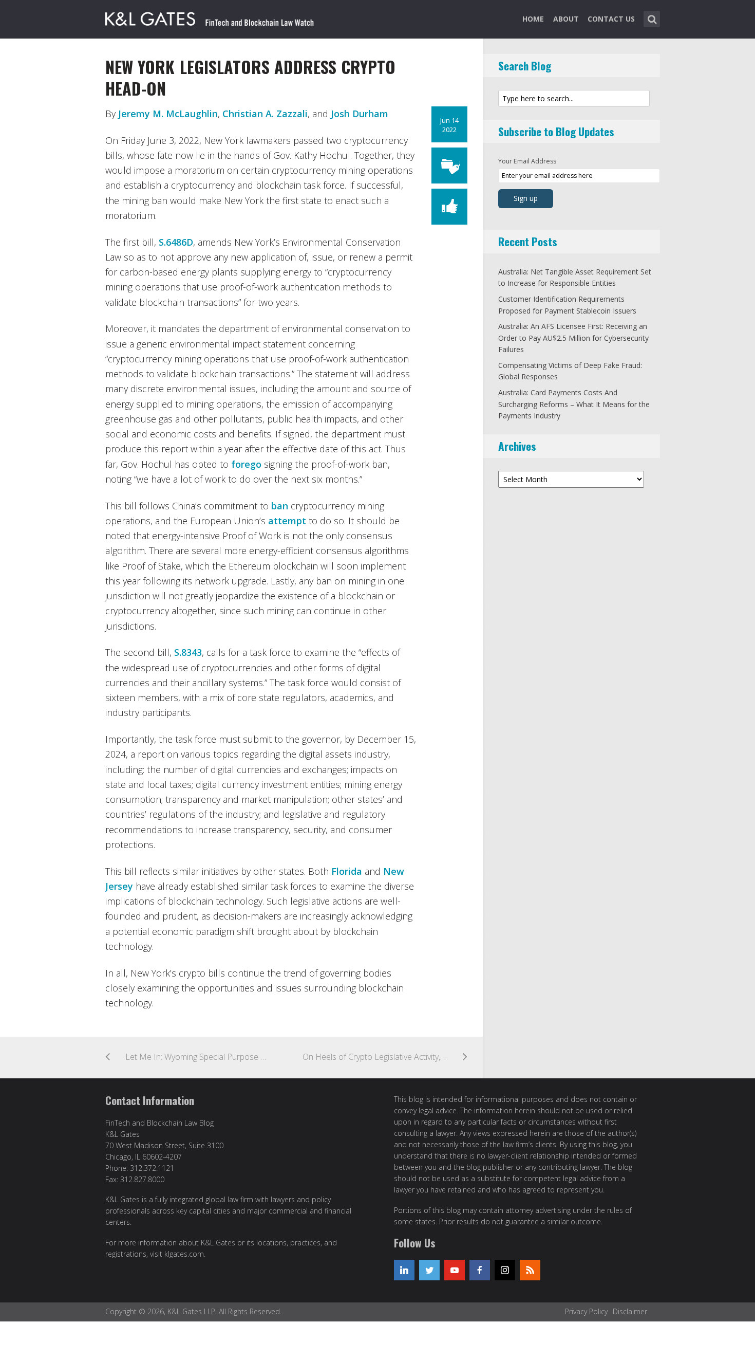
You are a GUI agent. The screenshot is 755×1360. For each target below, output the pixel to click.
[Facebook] (479, 1270)
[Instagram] (505, 1270)
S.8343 (188, 652)
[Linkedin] (404, 1270)
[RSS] (530, 1270)
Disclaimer (630, 1311)
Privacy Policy (586, 1311)
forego (247, 464)
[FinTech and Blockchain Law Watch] (215, 17)
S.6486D (176, 242)
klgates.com (184, 1254)
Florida (348, 871)
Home (533, 19)
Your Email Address (527, 161)
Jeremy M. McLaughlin (168, 113)
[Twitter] (429, 1270)
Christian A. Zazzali (265, 113)
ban (279, 506)
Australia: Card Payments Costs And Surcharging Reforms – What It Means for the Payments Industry (574, 404)
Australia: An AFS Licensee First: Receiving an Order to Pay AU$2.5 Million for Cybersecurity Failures (573, 337)
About (566, 19)
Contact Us (611, 19)
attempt (288, 520)
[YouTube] (454, 1270)
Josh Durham (359, 113)
